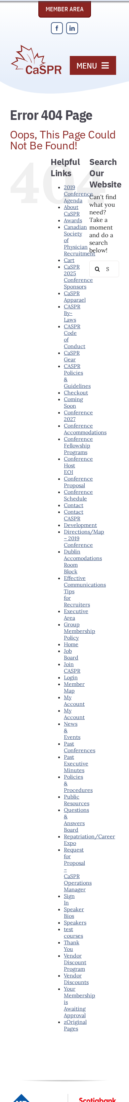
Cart (69, 260)
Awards (73, 220)
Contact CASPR (73, 515)
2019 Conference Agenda (78, 194)
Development (80, 525)
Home (71, 644)
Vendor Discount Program (75, 962)
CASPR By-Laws (72, 313)
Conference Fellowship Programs (78, 445)
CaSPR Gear (72, 356)
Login (71, 677)
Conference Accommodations (85, 429)
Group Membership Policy (79, 631)
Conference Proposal (78, 482)
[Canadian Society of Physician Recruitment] (36, 47)
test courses (73, 932)
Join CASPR (72, 667)
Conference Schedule (78, 495)
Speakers (75, 922)
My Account (74, 700)
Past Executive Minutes (76, 763)
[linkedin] (72, 28)
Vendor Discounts (76, 978)
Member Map (74, 687)
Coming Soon (73, 402)
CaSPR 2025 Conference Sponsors (78, 276)
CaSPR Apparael (75, 296)
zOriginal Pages (75, 1025)
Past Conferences (79, 747)
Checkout (76, 392)
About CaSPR (72, 210)
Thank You (71, 945)
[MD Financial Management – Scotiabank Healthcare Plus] (64, 1096)
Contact (73, 505)
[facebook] (57, 28)
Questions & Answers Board (76, 820)
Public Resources (76, 800)
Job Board (71, 654)
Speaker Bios (74, 912)
